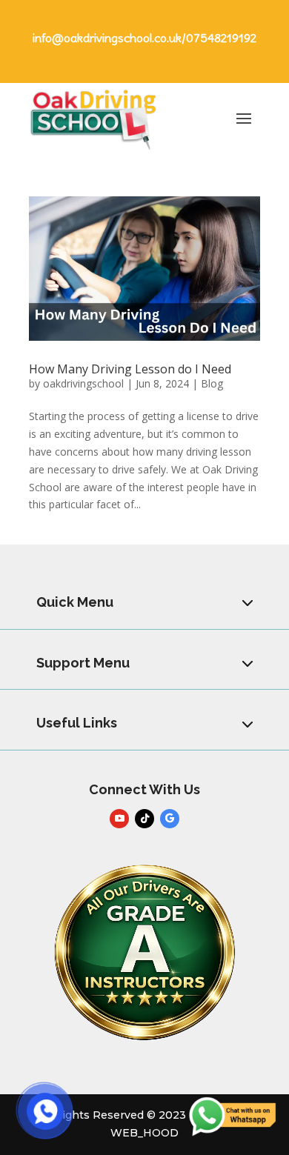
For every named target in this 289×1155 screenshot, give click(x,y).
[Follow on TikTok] (144, 818)
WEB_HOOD (144, 1132)
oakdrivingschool (83, 383)
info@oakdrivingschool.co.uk (107, 37)
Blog (212, 383)
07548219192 (221, 37)
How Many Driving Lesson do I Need (130, 369)
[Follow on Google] (169, 818)
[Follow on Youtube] (119, 818)
